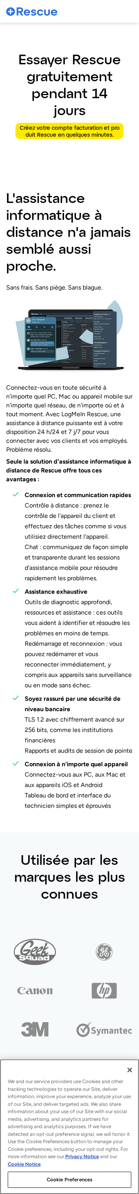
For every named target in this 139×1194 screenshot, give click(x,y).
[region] (69, 1126)
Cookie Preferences (69, 1179)
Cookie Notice (24, 1164)
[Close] (129, 1070)
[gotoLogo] (32, 11)
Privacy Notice (82, 1156)
